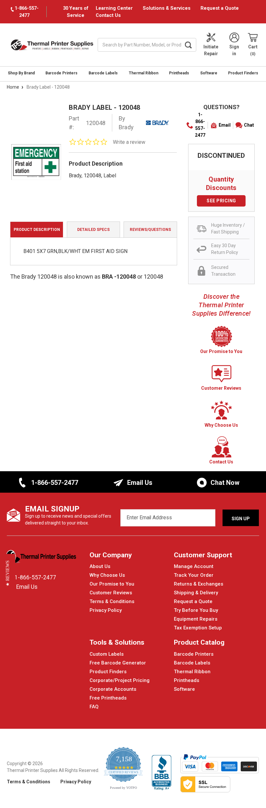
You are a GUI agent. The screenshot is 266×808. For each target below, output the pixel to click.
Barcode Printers (61, 73)
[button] (7, 573)
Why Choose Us (107, 575)
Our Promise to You (112, 584)
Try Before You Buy (196, 610)
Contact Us (108, 15)
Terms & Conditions (112, 601)
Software (208, 73)
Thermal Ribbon (143, 73)
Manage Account (193, 566)
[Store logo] (42, 558)
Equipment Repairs (195, 619)
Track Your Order (193, 575)
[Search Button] (188, 44)
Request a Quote (219, 8)
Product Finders (243, 73)
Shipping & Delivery (196, 593)
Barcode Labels (103, 73)
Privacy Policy (106, 610)
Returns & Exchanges (198, 584)
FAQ (94, 707)
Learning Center (114, 8)
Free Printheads (108, 698)
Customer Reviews (111, 593)
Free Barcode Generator (118, 663)
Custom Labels (107, 654)
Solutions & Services (166, 8)
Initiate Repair (210, 50)
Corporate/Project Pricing (120, 680)
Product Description (37, 229)
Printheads (179, 73)
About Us (100, 566)
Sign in (234, 50)
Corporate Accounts (113, 689)
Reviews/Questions (150, 229)
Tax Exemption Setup (198, 628)
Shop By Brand (21, 73)
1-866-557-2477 (200, 125)
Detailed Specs (93, 229)
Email (225, 125)
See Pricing (221, 200)
